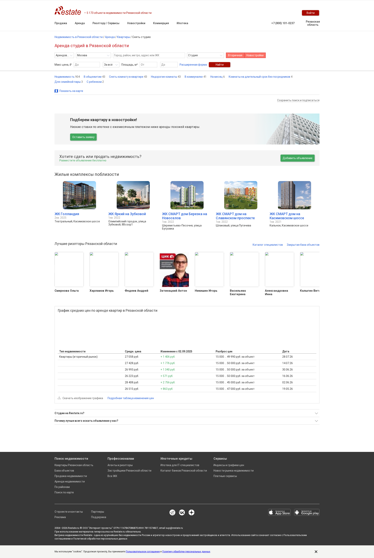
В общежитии (94, 76)
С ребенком (95, 81)
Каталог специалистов (268, 244)
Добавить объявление (297, 158)
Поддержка (98, 517)
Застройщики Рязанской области (129, 470)
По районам (62, 486)
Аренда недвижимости (70, 481)
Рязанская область (313, 23)
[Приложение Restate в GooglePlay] (306, 512)
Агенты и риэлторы (120, 465)
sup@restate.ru (174, 527)
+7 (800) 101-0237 (283, 23)
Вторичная (235, 55)
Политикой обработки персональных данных (100, 538)
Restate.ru (73, 527)
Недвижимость (67, 76)
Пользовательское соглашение (143, 551)
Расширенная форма (193, 64)
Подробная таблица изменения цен (131, 398)
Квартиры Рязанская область (74, 465)
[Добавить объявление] (269, 13)
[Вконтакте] (181, 513)
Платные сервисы (225, 476)
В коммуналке (195, 76)
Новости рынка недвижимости (233, 470)
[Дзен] (191, 513)
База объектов (64, 470)
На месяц (217, 76)
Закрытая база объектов (303, 244)
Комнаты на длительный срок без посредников (260, 76)
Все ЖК (112, 476)
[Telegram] (172, 513)
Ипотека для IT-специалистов (180, 465)
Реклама (60, 517)
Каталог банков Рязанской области (184, 470)
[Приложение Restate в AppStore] (279, 512)
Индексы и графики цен (228, 465)
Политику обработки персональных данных (186, 551)
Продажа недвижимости (71, 476)
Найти (220, 64)
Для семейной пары (69, 81)
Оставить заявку (83, 137)
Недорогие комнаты (166, 76)
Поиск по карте (64, 492)
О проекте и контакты (69, 511)
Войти (311, 12)
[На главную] (69, 10)
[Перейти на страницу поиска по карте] (276, 13)
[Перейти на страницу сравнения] (284, 13)
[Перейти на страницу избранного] (292, 13)
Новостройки (255, 55)
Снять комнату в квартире (128, 76)
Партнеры (97, 511)
